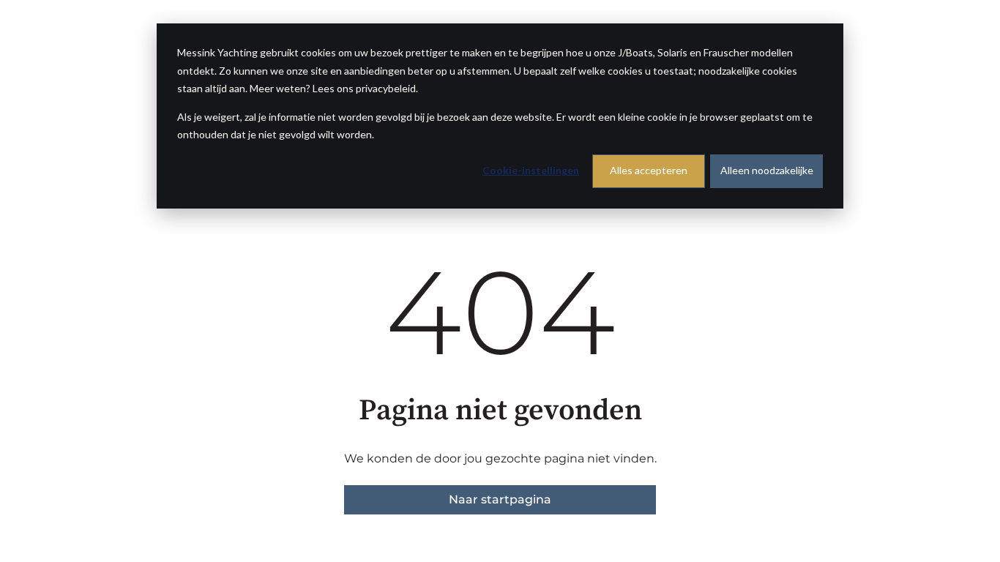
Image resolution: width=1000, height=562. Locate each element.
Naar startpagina (500, 499)
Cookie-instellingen (530, 170)
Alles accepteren (648, 170)
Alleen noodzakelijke (766, 170)
